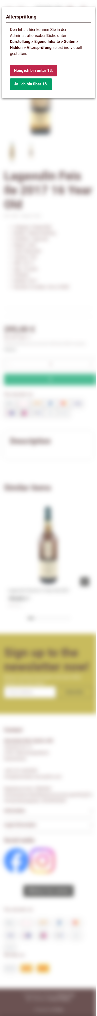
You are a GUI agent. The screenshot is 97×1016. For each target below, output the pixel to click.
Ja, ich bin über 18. (31, 84)
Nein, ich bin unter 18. (33, 70)
